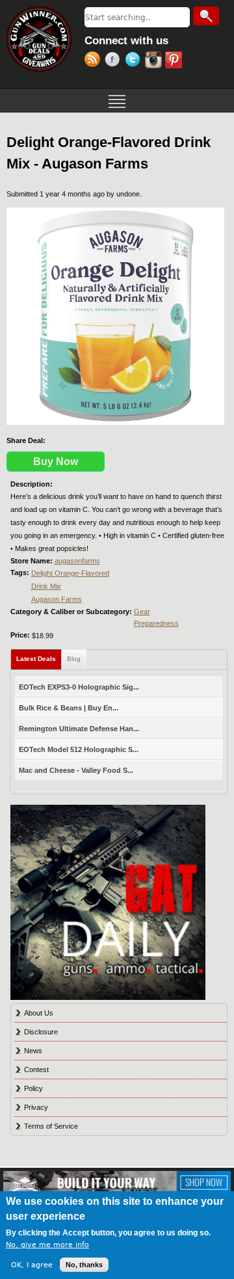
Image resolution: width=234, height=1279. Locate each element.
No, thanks (84, 1265)
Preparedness (156, 623)
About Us (38, 1013)
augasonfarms (77, 561)
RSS (94, 61)
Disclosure (41, 1032)
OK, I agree (32, 1265)
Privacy (36, 1107)
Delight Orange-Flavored (70, 573)
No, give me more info (47, 1245)
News (33, 1051)
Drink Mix (46, 586)
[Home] (39, 39)
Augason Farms (56, 599)
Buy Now (55, 461)
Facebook (115, 61)
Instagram (155, 61)
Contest (36, 1069)
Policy (33, 1088)
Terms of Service (51, 1126)
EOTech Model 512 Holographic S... (78, 749)
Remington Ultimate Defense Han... (79, 729)
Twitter (135, 61)
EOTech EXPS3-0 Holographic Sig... (79, 687)
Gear (142, 611)
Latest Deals (39, 658)
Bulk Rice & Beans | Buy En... (68, 708)
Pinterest (175, 61)
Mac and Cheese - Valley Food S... (76, 770)
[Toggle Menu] (117, 100)
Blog (74, 658)
